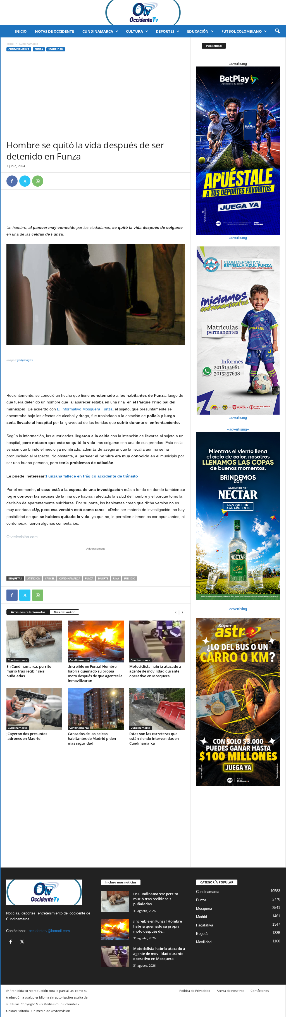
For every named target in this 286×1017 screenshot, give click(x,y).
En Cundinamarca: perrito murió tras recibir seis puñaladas (28, 671)
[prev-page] (175, 612)
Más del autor (64, 612)
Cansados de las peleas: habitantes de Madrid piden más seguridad (92, 738)
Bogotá (202, 934)
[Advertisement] (95, 97)
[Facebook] (12, 181)
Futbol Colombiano (241, 31)
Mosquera (204, 908)
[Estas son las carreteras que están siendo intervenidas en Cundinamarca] (157, 709)
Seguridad (55, 49)
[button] (277, 31)
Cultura (134, 31)
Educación (198, 31)
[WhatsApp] (37, 181)
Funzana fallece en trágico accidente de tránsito (92, 476)
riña (116, 578)
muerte (103, 578)
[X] (24, 181)
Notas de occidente (54, 31)
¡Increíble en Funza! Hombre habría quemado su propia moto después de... (157, 926)
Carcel (49, 578)
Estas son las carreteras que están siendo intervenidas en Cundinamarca (154, 738)
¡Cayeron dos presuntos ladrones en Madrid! (26, 736)
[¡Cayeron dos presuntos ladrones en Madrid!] (34, 709)
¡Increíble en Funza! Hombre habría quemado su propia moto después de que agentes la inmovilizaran (95, 673)
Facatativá (204, 925)
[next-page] (182, 612)
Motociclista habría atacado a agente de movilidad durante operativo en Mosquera (155, 671)
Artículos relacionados (28, 612)
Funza (39, 49)
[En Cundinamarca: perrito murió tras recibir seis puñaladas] (34, 641)
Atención (33, 578)
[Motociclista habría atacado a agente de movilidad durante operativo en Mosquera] (157, 641)
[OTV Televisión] (143, 12)
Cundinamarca (97, 31)
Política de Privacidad (194, 991)
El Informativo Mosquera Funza (85, 409)
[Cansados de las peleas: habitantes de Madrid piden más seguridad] (96, 709)
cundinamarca (69, 578)
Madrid (201, 917)
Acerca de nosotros (230, 991)
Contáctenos (260, 991)
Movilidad (203, 942)
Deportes (165, 31)
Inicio (21, 31)
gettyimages (25, 360)
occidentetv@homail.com (49, 931)
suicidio (129, 578)
